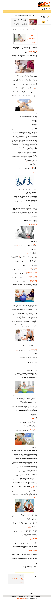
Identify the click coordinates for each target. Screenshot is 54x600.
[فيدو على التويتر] (42, 9)
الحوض (17, 350)
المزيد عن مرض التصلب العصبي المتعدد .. (31, 272)
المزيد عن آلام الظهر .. (34, 418)
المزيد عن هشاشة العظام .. (33, 349)
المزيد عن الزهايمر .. (34, 354)
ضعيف (35, 584)
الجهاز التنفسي (31, 248)
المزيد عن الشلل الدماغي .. (33, 280)
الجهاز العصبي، (28, 265)
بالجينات (19, 256)
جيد (35, 580)
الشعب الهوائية (18, 245)
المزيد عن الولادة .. (34, 165)
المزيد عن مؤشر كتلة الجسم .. (33, 550)
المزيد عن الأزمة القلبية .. (33, 244)
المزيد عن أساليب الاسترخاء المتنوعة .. (31, 429)
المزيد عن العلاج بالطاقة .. (33, 487)
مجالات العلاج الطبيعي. (32, 38)
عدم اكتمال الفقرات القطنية (33, 281)
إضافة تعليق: (35, 586)
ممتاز (35, 576)
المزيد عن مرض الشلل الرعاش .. (32, 276)
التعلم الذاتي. (33, 42)
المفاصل (36, 310)
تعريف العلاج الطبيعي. (32, 35)
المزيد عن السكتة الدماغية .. (33, 268)
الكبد (29, 253)
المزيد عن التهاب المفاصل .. (33, 346)
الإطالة (36, 413)
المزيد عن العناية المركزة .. (33, 250)
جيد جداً (35, 578)
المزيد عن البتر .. (34, 172)
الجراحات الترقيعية (25, 169)
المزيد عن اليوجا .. (34, 538)
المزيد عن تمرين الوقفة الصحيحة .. (32, 539)
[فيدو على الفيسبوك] (44, 9)
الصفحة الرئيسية (38, 596)
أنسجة (33, 486)
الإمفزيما (35, 246)
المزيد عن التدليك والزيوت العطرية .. (32, 51)
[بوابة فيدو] (44, 4)
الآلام (29, 495)
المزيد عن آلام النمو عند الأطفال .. (32, 224)
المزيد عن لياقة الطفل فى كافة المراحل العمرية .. (30, 161)
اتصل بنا (27, 596)
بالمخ (31, 265)
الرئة (27, 253)
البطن (33, 167)
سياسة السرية (14, 596)
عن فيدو (32, 596)
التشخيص (33, 88)
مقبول (35, 582)
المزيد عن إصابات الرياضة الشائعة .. (32, 527)
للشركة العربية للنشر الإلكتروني (21, 598)
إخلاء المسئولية (21, 596)
